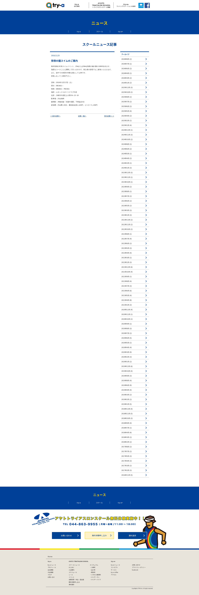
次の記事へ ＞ (109, 116)
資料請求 (132, 535)
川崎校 (93, 567)
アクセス (113, 575)
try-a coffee (114, 572)
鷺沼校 (93, 572)
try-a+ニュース (115, 565)
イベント (71, 577)
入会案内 (71, 570)
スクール (99, 31)
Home (50, 556)
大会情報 (50, 572)
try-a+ (120, 31)
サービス (113, 570)
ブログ (50, 575)
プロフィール (52, 567)
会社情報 (50, 570)
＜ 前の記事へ (55, 116)
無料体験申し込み (99, 535)
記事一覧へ (82, 116)
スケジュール (73, 572)
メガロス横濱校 (96, 575)
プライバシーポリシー (139, 567)
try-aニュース (52, 565)
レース (71, 575)
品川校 (93, 570)
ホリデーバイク (96, 579)
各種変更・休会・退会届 (76, 579)
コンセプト (114, 567)
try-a (79, 31)
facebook (135, 570)
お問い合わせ (66, 535)
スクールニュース (74, 565)
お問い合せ (51, 577)
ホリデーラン (95, 577)
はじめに (71, 567)
